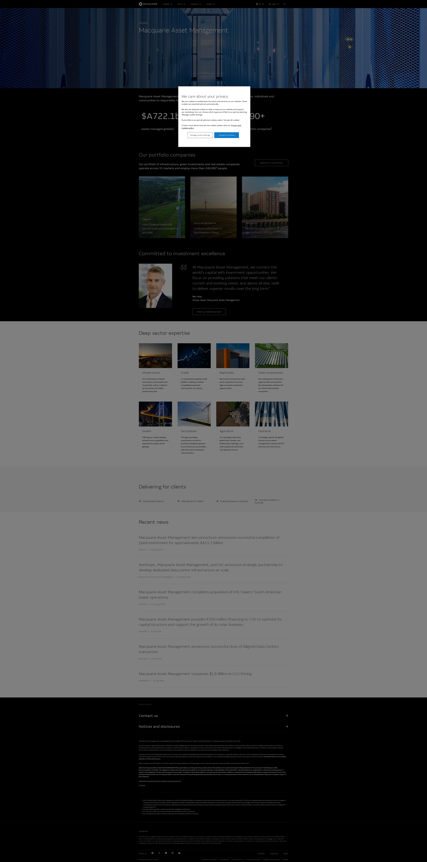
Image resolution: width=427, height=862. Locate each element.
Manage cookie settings (200, 135)
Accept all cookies (226, 135)
